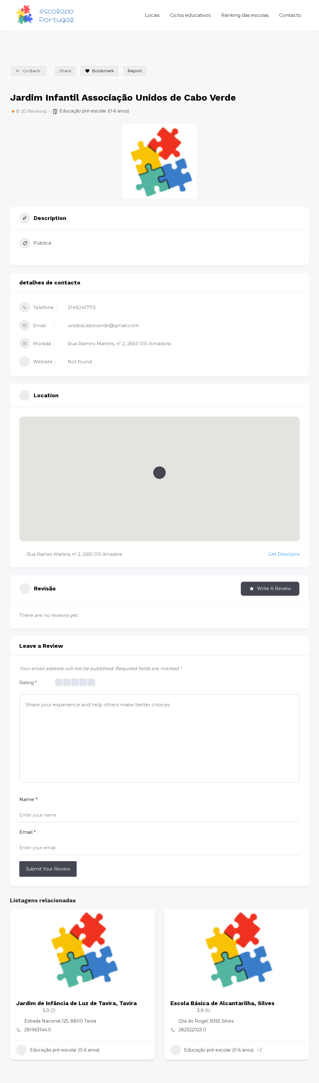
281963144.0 (37, 1030)
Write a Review (274, 588)
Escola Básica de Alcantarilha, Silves (222, 1003)
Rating (28, 682)
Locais (152, 15)
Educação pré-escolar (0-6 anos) (94, 111)
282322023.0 (192, 1030)
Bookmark (103, 70)
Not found (80, 362)
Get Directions (284, 554)
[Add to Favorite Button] (144, 919)
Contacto (290, 15)
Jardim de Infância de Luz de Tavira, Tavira (76, 1003)
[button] (159, 472)
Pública (42, 243)
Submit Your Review (48, 869)
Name (28, 799)
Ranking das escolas (245, 15)
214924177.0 (82, 307)
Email (27, 832)
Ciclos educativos (190, 15)
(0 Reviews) (34, 111)
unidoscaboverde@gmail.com (103, 325)
